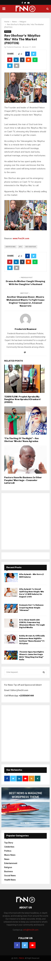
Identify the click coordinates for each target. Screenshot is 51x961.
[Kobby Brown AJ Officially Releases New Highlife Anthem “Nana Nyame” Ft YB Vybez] (11, 639)
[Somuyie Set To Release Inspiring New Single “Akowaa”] (11, 608)
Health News (10, 880)
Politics (7, 851)
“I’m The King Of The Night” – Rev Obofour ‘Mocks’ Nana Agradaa (21, 439)
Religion (7, 31)
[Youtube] (32, 945)
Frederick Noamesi (14, 47)
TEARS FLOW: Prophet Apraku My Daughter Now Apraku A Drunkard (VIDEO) (22, 399)
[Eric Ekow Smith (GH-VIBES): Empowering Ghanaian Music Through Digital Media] (11, 623)
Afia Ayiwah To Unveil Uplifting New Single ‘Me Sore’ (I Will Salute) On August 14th (31, 593)
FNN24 (21, 958)
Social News (10, 875)
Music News (9, 855)
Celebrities (9, 847)
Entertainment (10, 863)
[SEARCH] (44, 672)
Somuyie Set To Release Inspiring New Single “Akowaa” (31, 607)
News (6, 859)
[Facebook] (17, 945)
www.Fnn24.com (21, 238)
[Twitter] (25, 945)
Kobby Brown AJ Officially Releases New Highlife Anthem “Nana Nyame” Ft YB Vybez (32, 640)
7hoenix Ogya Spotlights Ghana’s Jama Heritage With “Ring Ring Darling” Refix (31, 656)
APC (20, 246)
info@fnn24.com (30, 930)
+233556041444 (26, 695)
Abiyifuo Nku (10, 246)
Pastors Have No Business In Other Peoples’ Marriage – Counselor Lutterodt (23, 480)
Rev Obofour (31, 246)
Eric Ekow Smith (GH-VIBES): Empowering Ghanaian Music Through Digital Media (32, 624)
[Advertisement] (25, 521)
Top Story (8, 843)
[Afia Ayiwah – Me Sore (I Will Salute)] (11, 577)
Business (8, 871)
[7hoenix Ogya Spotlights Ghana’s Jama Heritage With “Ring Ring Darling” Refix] (11, 655)
